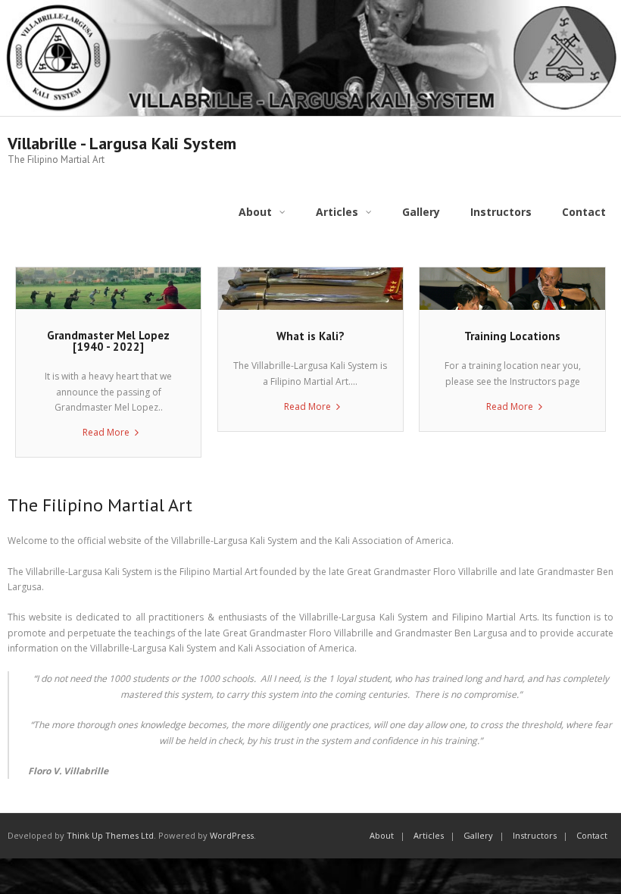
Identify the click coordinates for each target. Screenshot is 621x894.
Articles (428, 835)
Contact (591, 835)
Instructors (535, 835)
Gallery (478, 835)
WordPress (232, 835)
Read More (106, 432)
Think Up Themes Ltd (110, 835)
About (382, 835)
